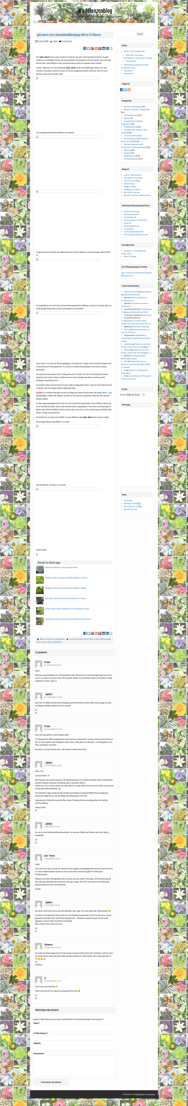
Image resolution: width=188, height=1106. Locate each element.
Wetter (127, 153)
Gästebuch (128, 70)
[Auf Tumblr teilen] (107, 48)
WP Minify (94, 1105)
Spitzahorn (57, 642)
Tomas (127, 329)
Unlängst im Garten (132, 189)
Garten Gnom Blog (132, 181)
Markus (127, 350)
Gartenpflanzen (130, 115)
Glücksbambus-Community (135, 220)
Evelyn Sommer (130, 291)
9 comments (67, 41)
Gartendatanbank (131, 214)
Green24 (127, 223)
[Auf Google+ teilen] (92, 48)
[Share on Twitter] (88, 48)
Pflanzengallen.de (131, 226)
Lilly (125, 361)
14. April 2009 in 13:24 (53, 729)
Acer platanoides (76, 639)
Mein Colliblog (130, 256)
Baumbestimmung (132, 211)
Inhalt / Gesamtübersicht (134, 51)
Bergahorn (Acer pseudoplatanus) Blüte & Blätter (66, 588)
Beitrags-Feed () (132, 503)
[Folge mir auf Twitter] (125, 89)
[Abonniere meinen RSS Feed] (129, 89)
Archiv (123, 394)
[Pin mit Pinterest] (99, 48)
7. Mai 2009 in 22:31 (52, 905)
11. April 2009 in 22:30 (53, 697)
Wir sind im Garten (132, 192)
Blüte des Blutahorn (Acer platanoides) (61, 567)
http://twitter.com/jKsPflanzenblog (136, 272)
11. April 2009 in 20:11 (53, 665)
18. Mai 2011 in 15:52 (52, 947)
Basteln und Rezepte (132, 106)
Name (37, 1023)
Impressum (128, 73)
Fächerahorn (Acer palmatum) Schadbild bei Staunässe (68, 619)
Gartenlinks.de (130, 217)
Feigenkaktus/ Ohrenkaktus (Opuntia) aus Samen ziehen (135, 338)
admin (55, 41)
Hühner (127, 118)
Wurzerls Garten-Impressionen (137, 195)
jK (45, 978)
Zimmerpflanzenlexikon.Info (136, 234)
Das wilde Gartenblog (133, 178)
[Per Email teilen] (110, 48)
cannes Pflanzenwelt (132, 175)
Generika (128, 344)
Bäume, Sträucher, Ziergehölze (52, 639)
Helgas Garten (130, 186)
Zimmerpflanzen (131, 159)
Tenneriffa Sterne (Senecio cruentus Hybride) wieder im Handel (135, 364)
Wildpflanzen (129, 156)
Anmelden (128, 500)
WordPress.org (130, 509)
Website (37, 1043)
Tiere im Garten (130, 135)
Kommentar (39, 1053)
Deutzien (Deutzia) (141, 326)
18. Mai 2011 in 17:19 (52, 981)
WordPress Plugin (103, 1105)
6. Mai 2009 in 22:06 (52, 859)
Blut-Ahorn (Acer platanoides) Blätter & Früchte (65, 598)
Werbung (128, 150)
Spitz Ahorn (47, 642)
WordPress (139, 1094)
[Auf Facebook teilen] (84, 48)
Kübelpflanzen (130, 127)
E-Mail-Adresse (41, 1033)
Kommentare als (133, 506)
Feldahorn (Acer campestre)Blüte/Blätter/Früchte (66, 578)
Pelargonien (131, 61)
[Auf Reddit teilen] (96, 48)
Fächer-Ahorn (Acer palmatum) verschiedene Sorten (67, 608)
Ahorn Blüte (100, 639)
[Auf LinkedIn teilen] (103, 48)
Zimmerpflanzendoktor (134, 231)
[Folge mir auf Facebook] (121, 89)
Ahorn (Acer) (89, 639)
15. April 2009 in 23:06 (53, 765)
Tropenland (129, 229)
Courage (151, 1094)
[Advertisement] (94, 25)
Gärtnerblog (129, 183)
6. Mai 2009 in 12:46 (52, 826)
